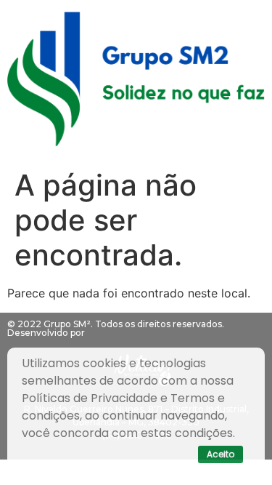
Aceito (220, 454)
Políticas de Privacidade (89, 398)
